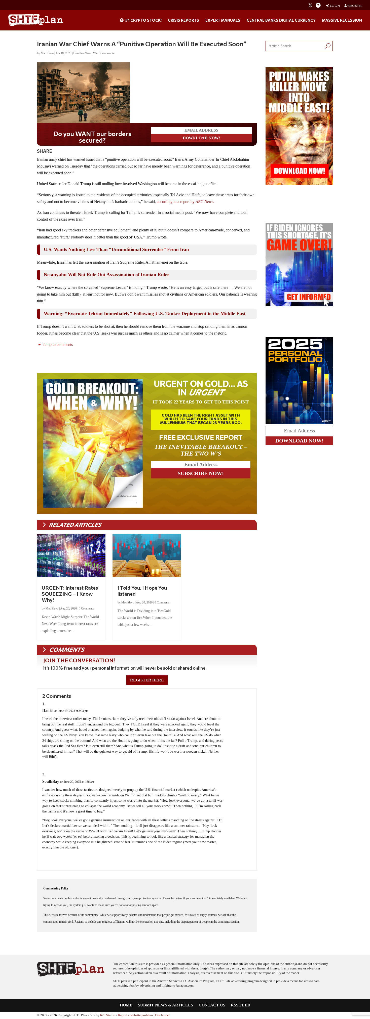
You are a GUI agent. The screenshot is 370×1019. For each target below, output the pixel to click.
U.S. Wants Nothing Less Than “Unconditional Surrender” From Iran (116, 249)
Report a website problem (135, 1015)
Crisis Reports (183, 20)
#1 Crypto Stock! (143, 20)
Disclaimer (162, 1015)
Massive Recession (342, 20)
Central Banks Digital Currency (281, 20)
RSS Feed (240, 1005)
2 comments (107, 53)
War (95, 53)
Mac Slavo (47, 53)
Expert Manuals (222, 20)
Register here (147, 680)
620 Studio (107, 1015)
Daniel (47, 710)
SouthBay (50, 781)
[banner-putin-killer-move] (299, 184)
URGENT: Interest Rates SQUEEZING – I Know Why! (70, 594)
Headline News (82, 53)
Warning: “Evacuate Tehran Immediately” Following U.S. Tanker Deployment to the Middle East (144, 313)
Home (126, 1005)
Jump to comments (57, 344)
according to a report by (185, 201)
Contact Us (212, 1005)
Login (334, 5)
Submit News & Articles (165, 1005)
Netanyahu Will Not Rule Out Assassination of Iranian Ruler (106, 274)
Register (355, 5)
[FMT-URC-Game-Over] (299, 305)
